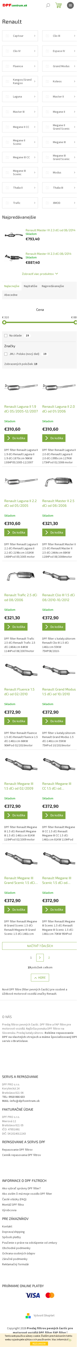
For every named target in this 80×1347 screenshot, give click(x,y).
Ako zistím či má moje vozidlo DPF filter (27, 1194)
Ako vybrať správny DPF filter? (21, 1189)
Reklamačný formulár (15, 1265)
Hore (42, 977)
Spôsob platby (11, 1237)
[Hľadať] (48, 5)
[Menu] (70, 5)
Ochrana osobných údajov (18, 1254)
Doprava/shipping (13, 1232)
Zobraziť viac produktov (38, 274)
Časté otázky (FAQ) (14, 1199)
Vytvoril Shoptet (44, 1316)
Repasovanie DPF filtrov (17, 1150)
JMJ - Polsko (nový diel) (27, 354)
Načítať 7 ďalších (40, 946)
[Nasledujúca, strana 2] (40, 958)
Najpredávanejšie (53, 286)
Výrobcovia (9, 1210)
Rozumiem (39, 1343)
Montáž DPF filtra (13, 1205)
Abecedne (10, 295)
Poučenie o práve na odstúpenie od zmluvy (29, 1243)
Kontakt (7, 1227)
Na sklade (19, 335)
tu (70, 1339)
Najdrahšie (30, 286)
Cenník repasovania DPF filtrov (21, 1155)
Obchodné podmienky (16, 1248)
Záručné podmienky (15, 1259)
